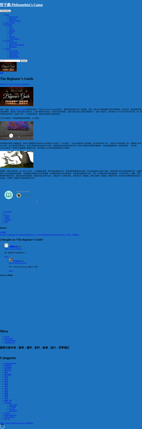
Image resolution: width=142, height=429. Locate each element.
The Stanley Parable (19, 109)
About (6, 15)
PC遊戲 (3, 232)
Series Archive (14, 57)
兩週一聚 (8, 400)
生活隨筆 (8, 368)
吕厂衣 (7, 419)
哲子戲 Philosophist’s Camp (21, 5)
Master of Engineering (17, 45)
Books (11, 33)
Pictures (7, 413)
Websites (12, 409)
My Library (8, 25)
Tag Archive (13, 55)
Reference (8, 403)
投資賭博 (8, 365)
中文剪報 (12, 407)
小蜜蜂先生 (13, 247)
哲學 (6, 377)
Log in (6, 336)
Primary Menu (5, 11)
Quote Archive (14, 53)
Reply (6, 257)
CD (10, 35)
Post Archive (13, 51)
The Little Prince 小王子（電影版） (63, 235)
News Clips (13, 405)
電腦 (6, 396)
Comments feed (9, 340)
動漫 (6, 382)
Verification (13, 43)
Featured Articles (15, 21)
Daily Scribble (9, 417)
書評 (6, 384)
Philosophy (13, 47)
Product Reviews (10, 415)
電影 (6, 386)
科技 (6, 398)
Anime (11, 29)
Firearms (12, 37)
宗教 (6, 379)
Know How (13, 411)
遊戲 (2, 73)
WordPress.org (9, 342)
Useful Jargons (14, 39)
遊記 (6, 372)
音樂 (6, 393)
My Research (9, 41)
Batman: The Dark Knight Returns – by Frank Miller (23, 235)
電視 (6, 389)
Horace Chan (13, 17)
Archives (7, 49)
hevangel (16, 84)
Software (12, 31)
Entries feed (8, 338)
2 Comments (24, 84)
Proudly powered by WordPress (22, 423)
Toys (10, 27)
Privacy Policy (9, 23)
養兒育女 (8, 370)
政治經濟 (8, 375)
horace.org (12, 19)
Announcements (10, 363)
